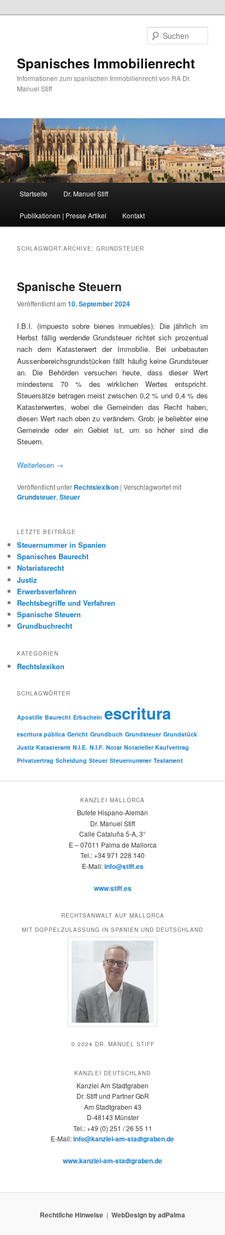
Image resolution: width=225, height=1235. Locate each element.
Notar (114, 747)
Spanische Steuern (69, 286)
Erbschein (87, 717)
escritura (137, 712)
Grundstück (180, 734)
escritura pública (41, 734)
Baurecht (58, 717)
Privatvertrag (35, 760)
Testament (168, 760)
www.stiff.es (113, 888)
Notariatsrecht (40, 568)
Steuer (70, 497)
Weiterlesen (40, 465)
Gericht (77, 734)
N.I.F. (97, 747)
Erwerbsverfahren (46, 591)
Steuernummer (130, 760)
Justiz (27, 580)
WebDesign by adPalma (148, 1215)
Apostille (30, 717)
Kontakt (133, 215)
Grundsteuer (36, 497)
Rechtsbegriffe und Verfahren (66, 603)
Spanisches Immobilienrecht (106, 63)
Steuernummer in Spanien (61, 545)
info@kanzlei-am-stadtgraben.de (123, 1139)
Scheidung (71, 760)
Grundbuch (106, 734)
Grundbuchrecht (44, 626)
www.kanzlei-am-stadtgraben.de (112, 1161)
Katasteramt (53, 747)
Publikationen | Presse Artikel (63, 215)
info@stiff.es (124, 866)
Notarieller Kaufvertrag (156, 747)
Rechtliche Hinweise (71, 1215)
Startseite (34, 193)
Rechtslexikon (96, 487)
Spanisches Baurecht (52, 556)
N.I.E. (80, 747)
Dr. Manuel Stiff (85, 193)
